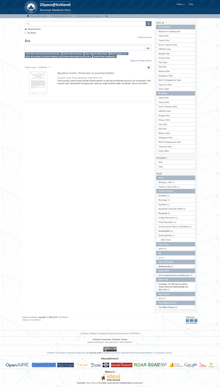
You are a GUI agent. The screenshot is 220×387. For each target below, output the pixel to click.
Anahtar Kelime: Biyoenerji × (73, 54)
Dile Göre (162, 66)
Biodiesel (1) (163, 195)
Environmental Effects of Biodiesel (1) (174, 226)
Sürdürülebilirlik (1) (166, 235)
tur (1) (161, 257)
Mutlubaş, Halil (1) (166, 182)
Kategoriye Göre (165, 75)
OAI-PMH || (134, 333)
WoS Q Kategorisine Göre (169, 80)
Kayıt (160, 166)
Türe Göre (162, 62)
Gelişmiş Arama (145, 37)
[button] (180, 4)
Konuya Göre (164, 57)
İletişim (25, 319)
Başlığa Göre (164, 53)
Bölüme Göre (164, 71)
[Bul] (149, 23)
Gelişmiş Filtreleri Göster (141, 60)
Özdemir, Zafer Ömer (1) (169, 186)
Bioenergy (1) (164, 199)
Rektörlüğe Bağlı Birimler (61, 16)
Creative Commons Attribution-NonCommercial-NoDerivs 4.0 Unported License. (138, 352)
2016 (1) (162, 298)
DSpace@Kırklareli (38, 16)
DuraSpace (63, 317)
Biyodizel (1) (163, 204)
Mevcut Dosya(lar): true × (119, 54)
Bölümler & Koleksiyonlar (169, 31)
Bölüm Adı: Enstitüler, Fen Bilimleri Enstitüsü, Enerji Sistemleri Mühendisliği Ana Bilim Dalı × (58, 56)
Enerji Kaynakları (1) (167, 222)
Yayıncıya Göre (165, 84)
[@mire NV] (192, 321)
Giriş (160, 162)
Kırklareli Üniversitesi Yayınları (89, 16)
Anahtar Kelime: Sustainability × (105, 56)
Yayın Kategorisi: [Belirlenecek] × (96, 54)
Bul (148, 48)
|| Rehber (92, 333)
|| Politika (84, 333)
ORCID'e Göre (164, 49)
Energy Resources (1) (167, 217)
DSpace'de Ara (34, 29)
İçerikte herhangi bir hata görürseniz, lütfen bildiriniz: (110, 342)
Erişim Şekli (163, 88)
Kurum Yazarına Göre (167, 44)
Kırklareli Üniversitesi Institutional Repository (66, 352)
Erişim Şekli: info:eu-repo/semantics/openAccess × (43, 54)
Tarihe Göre (163, 35)
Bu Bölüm (32, 32)
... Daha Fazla (164, 239)
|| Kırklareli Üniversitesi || (118, 333)
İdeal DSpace (92, 382)
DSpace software (29, 317)
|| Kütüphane (102, 333)
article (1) (162, 248)
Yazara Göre (163, 40)
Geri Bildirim (35, 319)
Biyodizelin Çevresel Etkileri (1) (172, 208)
